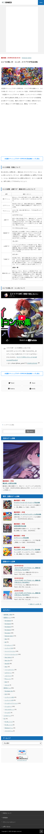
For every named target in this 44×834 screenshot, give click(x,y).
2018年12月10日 (32, 363)
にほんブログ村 (22, 753)
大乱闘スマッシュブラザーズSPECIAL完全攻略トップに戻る (22, 158)
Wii (5, 642)
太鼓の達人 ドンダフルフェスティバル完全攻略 (27, 514)
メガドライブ (8, 675)
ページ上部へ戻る (41, 831)
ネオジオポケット (9, 709)
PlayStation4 (8, 623)
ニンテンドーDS (9, 700)
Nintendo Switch (26, 58)
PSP (6, 694)
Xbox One (7, 660)
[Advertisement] (22, 29)
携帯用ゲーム (7, 688)
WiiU (6, 639)
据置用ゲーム (7, 617)
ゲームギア (7, 712)
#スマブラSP (20, 357)
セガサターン (8, 672)
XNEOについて (7, 813)
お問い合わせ (6, 826)
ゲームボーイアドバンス (11, 703)
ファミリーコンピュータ (11, 654)
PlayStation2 (8, 629)
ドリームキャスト (9, 669)
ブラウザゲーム (9, 731)
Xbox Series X (8, 657)
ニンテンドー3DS (9, 697)
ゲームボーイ (8, 706)
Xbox (6, 666)
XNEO (10, 831)
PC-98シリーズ (9, 724)
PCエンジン (8, 678)
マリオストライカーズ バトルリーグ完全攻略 (27, 502)
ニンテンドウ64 (9, 648)
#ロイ (26, 357)
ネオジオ (7, 685)
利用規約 (5, 817)
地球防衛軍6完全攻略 (20, 526)
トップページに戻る (9, 424)
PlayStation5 (8, 620)
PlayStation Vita (9, 691)
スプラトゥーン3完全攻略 (21, 538)
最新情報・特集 (8, 614)
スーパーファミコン (10, 651)
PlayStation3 (8, 626)
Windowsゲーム (9, 728)
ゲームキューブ (9, 645)
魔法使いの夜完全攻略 (10, 483)
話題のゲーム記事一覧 (35, 604)
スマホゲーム (7, 715)
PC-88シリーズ (9, 721)
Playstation (7, 633)
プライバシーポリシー (9, 822)
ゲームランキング (22, 760)
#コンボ (30, 357)
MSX (6, 682)
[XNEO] (10, 2)
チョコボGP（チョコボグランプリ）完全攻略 (27, 549)
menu (41, 2)
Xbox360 (7, 663)
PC (4, 718)
